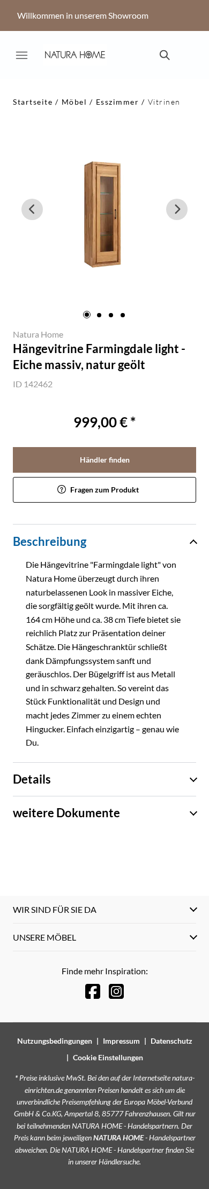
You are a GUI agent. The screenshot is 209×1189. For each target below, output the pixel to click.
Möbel (74, 101)
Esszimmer (117, 101)
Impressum (121, 1040)
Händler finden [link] (105, 459)
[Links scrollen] (32, 209)
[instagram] (116, 991)
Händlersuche (119, 1161)
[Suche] (164, 55)
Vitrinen (164, 101)
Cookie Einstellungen (108, 1057)
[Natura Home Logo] (75, 55)
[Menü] (21, 55)
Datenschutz (171, 1040)
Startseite (33, 101)
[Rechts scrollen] (177, 209)
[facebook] (92, 991)
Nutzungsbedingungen (54, 1040)
